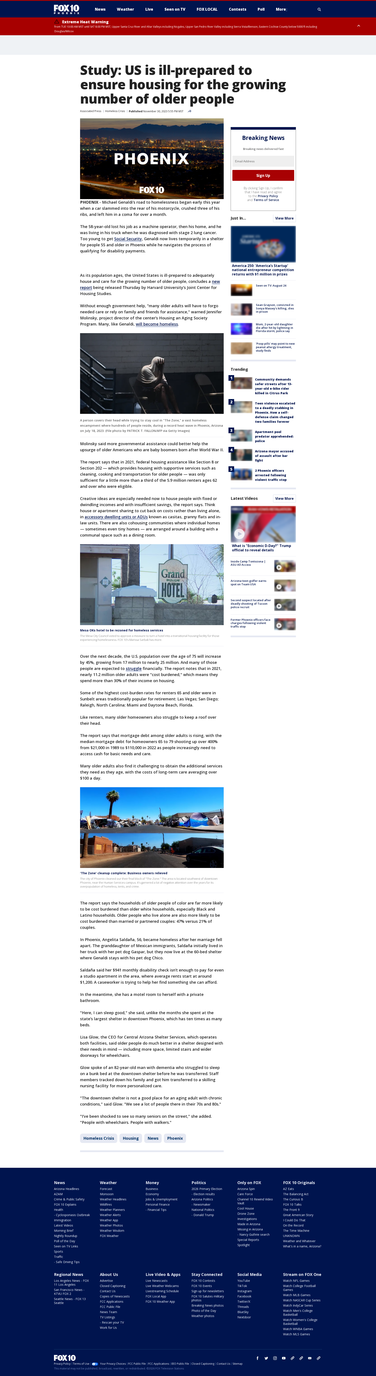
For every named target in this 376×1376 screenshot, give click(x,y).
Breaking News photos (207, 1305)
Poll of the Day (64, 1241)
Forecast (106, 1189)
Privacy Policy (268, 196)
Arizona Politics (202, 1199)
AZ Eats (288, 1189)
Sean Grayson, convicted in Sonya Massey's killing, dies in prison (275, 308)
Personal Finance (158, 1204)
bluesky (301, 1358)
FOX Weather (109, 1236)
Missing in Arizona (250, 1229)
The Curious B (293, 1199)
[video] (263, 524)
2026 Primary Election (206, 1189)
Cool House (245, 1208)
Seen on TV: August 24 (271, 285)
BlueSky (242, 1312)
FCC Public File (110, 1307)
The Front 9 (291, 1210)
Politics (198, 1182)
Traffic (58, 1257)
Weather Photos (111, 1225)
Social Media (249, 1274)
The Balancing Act (296, 1194)
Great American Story (298, 1215)
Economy (152, 1194)
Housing (131, 1138)
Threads (243, 1307)
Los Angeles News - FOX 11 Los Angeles (71, 1283)
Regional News (68, 1274)
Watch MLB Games (297, 1295)
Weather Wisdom (112, 1230)
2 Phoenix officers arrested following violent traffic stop (271, 475)
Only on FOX (249, 1182)
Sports (58, 1251)
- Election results (203, 1194)
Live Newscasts (157, 1281)
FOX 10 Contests (203, 1281)
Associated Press (90, 111)
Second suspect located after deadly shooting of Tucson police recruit (251, 603)
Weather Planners (112, 1210)
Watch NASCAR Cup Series (302, 1300)
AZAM (58, 1194)
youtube (283, 1358)
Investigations (247, 1219)
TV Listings (107, 1317)
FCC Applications (111, 1301)
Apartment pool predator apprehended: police (274, 436)
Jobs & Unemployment (162, 1199)
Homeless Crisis (115, 111)
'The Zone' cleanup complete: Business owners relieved (123, 873)
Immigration (62, 1220)
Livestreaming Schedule (162, 1291)
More (281, 9)
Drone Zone (246, 1214)
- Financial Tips (156, 1210)
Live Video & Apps (163, 1274)
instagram (275, 1358)
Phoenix (175, 1138)
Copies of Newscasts (115, 1296)
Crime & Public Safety (69, 1199)
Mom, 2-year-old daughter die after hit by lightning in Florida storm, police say (274, 327)
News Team (108, 1312)
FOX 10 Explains (65, 1204)
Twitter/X (243, 1301)
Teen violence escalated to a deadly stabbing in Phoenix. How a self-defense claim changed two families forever (275, 412)
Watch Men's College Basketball (298, 1313)
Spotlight (243, 1245)
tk (292, 1358)
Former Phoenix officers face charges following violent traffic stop (250, 623)
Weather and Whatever (299, 1241)
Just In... (238, 218)
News (153, 1138)
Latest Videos (244, 498)
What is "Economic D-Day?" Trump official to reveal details (261, 548)
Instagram (244, 1291)
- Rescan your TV (112, 1322)
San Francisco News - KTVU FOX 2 (69, 1292)
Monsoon (107, 1194)
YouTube (243, 1281)
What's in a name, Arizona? (302, 1246)
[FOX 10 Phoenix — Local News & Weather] (68, 9)
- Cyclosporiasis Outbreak (72, 1215)
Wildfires (106, 1204)
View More (284, 218)
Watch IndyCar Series (298, 1305)
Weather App (109, 1220)
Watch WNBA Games (298, 1329)
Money (152, 1182)
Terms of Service (266, 200)
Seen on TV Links (66, 1246)
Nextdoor (244, 1317)
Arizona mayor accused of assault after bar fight (274, 455)
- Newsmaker (200, 1204)
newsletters (318, 1358)
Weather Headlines (113, 1199)
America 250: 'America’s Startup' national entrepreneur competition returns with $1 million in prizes (263, 270)
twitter (266, 1358)
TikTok (242, 1286)
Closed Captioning (112, 1286)
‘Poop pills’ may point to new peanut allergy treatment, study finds (275, 347)
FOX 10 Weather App (160, 1301)
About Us (109, 1274)
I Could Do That (294, 1220)
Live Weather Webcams (162, 1286)
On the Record (293, 1225)
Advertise (106, 1281)
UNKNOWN (291, 1236)
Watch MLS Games (296, 1334)
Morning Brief (63, 1230)
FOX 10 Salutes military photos (207, 1298)
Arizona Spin (246, 1189)
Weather (108, 1182)
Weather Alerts (110, 1215)
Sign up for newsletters (207, 1291)
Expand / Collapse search (319, 9)
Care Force (245, 1194)
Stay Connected (206, 1274)
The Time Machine (296, 1230)
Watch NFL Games (296, 1281)
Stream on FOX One (302, 1274)
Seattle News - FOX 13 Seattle (70, 1301)
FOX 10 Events (201, 1286)
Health (58, 1210)
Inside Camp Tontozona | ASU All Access (248, 563)
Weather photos (202, 1316)
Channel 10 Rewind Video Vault (255, 1201)
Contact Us (108, 1291)
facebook (257, 1358)
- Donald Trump (202, 1215)
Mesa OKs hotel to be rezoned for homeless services (121, 630)
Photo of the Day (203, 1311)
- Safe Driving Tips (67, 1262)
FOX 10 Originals (299, 1182)
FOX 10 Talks (292, 1204)
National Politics (202, 1210)
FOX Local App (156, 1296)
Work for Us (108, 1328)
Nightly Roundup (65, 1236)
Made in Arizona (248, 1224)
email (309, 1358)
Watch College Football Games (299, 1288)
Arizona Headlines (66, 1189)
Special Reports (248, 1240)
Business (152, 1189)
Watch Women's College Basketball (300, 1322)
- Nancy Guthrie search (253, 1234)
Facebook (244, 1296)
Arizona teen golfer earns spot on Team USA (248, 582)
